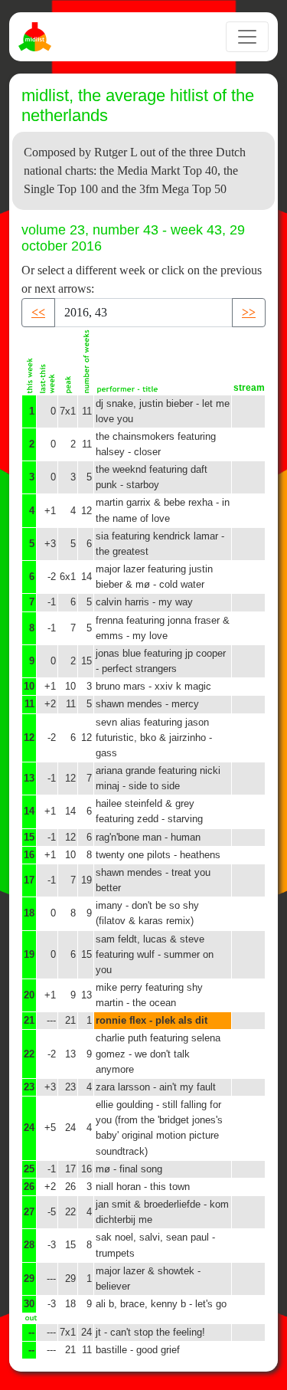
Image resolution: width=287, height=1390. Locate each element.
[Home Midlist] (36, 36)
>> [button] (249, 312)
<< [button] (38, 312)
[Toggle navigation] (247, 36)
